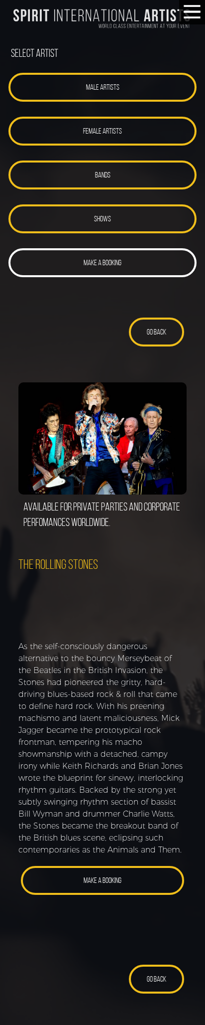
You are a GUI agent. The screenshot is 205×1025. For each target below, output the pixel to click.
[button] (102, 87)
